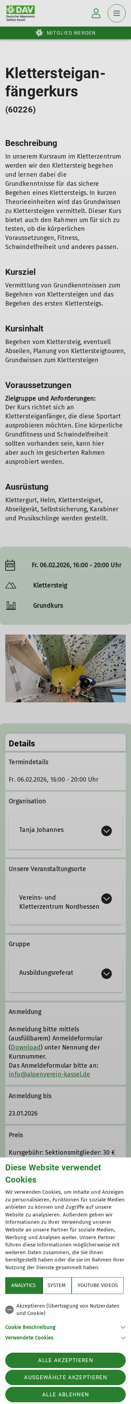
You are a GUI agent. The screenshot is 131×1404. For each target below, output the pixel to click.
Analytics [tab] (23, 1285)
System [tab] (57, 1285)
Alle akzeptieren (65, 1360)
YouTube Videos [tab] (98, 1285)
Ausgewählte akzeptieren (65, 1377)
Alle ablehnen (65, 1394)
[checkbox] (65, 1310)
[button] (65, 1326)
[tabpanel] (65, 1321)
